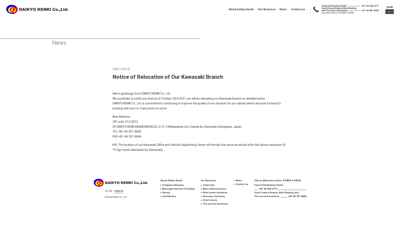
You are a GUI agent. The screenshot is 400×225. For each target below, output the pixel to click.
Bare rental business (214, 189)
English (389, 11)
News (283, 9)
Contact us (298, 9)
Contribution (169, 196)
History (166, 192)
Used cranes (210, 200)
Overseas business (214, 196)
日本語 (389, 7)
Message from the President (178, 189)
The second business (215, 203)
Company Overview (173, 185)
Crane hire (208, 185)
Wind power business (215, 192)
